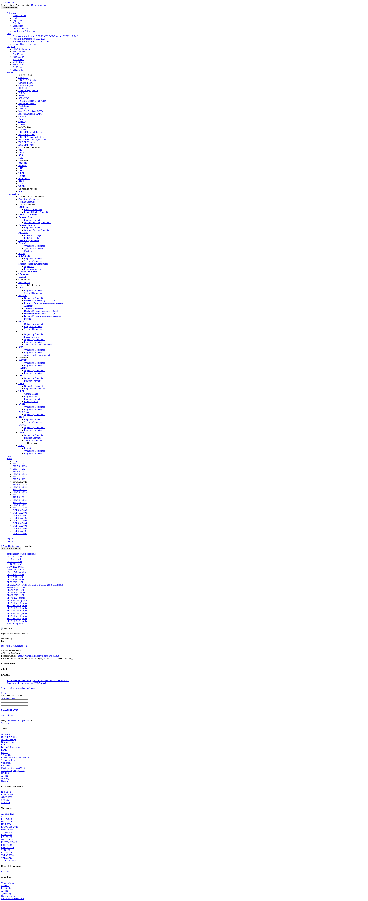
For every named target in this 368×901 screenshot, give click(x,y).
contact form (7, 715)
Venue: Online (19, 15)
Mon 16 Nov (18, 57)
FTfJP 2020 (6, 819)
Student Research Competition (32, 101)
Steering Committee (27, 202)
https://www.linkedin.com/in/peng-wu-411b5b (38, 656)
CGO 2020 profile (15, 564)
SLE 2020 (5, 802)
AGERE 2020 (7, 814)
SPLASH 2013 (20, 500)
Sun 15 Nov (18, 54)
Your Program (19, 51)
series (18, 546)
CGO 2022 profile (15, 566)
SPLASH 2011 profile (17, 600)
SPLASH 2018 (20, 487)
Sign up (10, 541)
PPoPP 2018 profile (16, 590)
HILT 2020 (6, 824)
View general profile (9, 698)
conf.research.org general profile (21, 554)
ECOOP (22, 129)
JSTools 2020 (7, 832)
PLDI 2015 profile (15, 574)
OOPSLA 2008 (20, 513)
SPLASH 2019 (20, 484)
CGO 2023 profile (15, 569)
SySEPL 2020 (7, 852)
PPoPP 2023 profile (16, 595)
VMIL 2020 (6, 858)
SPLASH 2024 (20, 471)
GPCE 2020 (6, 797)
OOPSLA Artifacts (27, 80)
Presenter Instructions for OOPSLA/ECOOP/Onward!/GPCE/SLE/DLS (45, 36)
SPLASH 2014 (20, 497)
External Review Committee (37, 212)
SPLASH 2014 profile (17, 605)
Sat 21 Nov (18, 70)
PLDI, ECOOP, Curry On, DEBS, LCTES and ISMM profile (35, 585)
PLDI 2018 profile (15, 579)
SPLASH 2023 (20, 474)
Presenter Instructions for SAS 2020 (29, 39)
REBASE (22, 88)
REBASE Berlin (31, 238)
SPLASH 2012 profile (17, 603)
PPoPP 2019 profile (16, 592)
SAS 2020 (6, 800)
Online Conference (39, 5)
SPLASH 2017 (20, 489)
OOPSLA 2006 (20, 518)
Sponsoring (18, 26)
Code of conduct (20, 28)
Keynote (28, 448)
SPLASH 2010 (20, 507)
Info (9, 33)
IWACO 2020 (7, 829)
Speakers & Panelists (33, 248)
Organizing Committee (28, 199)
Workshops (23, 106)
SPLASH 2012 (20, 502)
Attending (11, 13)
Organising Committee (34, 386)
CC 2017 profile (14, 556)
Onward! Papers (25, 85)
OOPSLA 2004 (20, 523)
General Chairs (31, 394)
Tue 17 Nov (18, 59)
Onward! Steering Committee (37, 222)
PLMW (21, 93)
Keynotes (22, 108)
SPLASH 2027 (20, 463)
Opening (22, 121)
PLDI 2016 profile (15, 577)
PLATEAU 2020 (9, 842)
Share (3, 693)
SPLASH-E (23, 98)
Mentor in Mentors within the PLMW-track (26, 683)
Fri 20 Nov (18, 67)
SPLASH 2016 (20, 492)
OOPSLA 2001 (20, 531)
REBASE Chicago (32, 235)
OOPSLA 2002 (20, 528)
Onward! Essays (25, 83)
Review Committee (33, 209)
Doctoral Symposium (28, 90)
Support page (6, 723)
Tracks (10, 72)
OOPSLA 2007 (20, 515)
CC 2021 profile (14, 559)
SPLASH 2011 (19, 505)
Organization (13, 194)
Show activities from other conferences (18, 688)
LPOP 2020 (6, 837)
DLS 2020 (6, 792)
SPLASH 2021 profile (17, 621)
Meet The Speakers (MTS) (30, 111)
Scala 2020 (6, 871)
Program (11, 46)
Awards (16, 23)
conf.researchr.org (15, 720)
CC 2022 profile (14, 561)
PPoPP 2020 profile (16, 587)
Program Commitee (33, 258)
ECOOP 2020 (7, 794)
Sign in (10, 538)
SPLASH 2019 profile (17, 618)
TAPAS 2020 (7, 855)
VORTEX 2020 (8, 860)
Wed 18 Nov (18, 62)
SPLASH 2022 (20, 476)
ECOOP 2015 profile (16, 572)
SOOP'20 (5, 850)
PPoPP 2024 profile (16, 598)
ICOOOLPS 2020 (9, 827)
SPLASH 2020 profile (11, 549)
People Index (24, 282)
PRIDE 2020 (7, 845)
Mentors (28, 251)
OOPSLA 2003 (20, 526)
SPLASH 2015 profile (17, 608)
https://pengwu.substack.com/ (14, 646)
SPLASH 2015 (20, 494)
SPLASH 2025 (20, 469)
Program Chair (31, 396)
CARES (22, 116)
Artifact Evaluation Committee (38, 344)
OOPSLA (23, 77)
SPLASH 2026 (20, 466)
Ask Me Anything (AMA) (30, 114)
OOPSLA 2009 (20, 510)
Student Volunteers (27, 103)
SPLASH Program (21, 49)
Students (16, 18)
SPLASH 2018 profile (17, 616)
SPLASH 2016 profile (17, 610)
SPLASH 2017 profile (17, 613)
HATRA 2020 (7, 821)
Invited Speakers (31, 337)
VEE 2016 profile (15, 623)
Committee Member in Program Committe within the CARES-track (38, 680)
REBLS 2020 (7, 847)
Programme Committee (34, 388)
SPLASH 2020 (8, 546)
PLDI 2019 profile (15, 582)
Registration (18, 20)
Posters (21, 95)
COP (3, 816)
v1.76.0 (27, 720)
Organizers (29, 266)
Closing (21, 124)
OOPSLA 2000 (20, 533)
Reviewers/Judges (32, 269)
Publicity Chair (31, 401)
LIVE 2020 (6, 834)
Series (15, 461)
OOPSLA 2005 (20, 520)
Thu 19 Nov (18, 64)
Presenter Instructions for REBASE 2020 (31, 41)
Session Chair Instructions (24, 44)
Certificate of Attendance (24, 31)
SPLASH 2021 (20, 479)
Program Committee (33, 220)
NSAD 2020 (7, 839)
